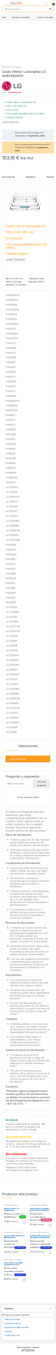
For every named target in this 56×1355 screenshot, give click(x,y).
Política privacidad (12, 1319)
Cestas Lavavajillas (45, 17)
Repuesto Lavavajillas (21, 17)
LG (16, 285)
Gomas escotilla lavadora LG (13, 1232)
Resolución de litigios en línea (17, 1327)
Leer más (50, 1225)
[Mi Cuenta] (47, 3)
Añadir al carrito (23, 1222)
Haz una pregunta (41, 783)
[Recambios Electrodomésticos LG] (11, 86)
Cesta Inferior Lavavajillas (11, 67)
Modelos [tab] (31, 177)
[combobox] (24, 9)
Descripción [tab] (8, 177)
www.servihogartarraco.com (27, 811)
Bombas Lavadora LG (11, 1205)
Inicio (4, 17)
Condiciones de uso (13, 1323)
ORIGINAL (22, 285)
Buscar (50, 9)
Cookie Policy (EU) (12, 1335)
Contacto (8, 1331)
